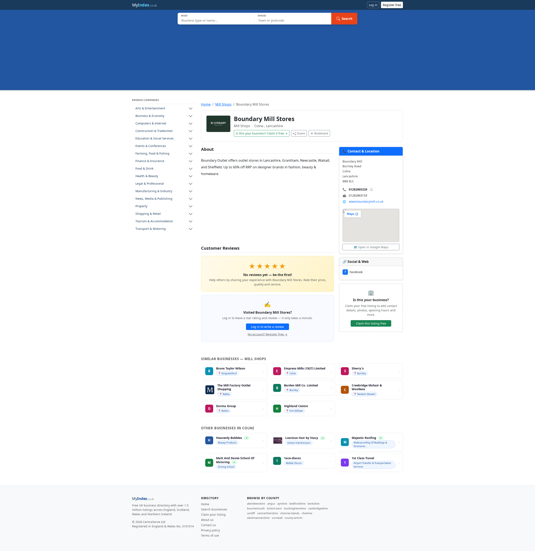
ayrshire (282, 503)
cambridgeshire (318, 508)
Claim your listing (213, 514)
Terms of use (210, 535)
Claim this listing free (371, 323)
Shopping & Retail (148, 214)
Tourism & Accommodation (154, 221)
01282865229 (358, 189)
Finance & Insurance (149, 161)
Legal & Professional (149, 183)
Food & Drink (144, 168)
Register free (392, 5)
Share (301, 133)
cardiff (251, 513)
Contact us (208, 525)
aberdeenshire (256, 503)
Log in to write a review (267, 327)
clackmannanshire (258, 518)
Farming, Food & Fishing (152, 153)
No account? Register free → (267, 334)
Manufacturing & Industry (153, 191)
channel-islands (289, 513)
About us (207, 520)
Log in (373, 5)
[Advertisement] (267, 56)
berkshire (314, 503)
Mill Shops (223, 104)
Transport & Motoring (150, 229)
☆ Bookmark (319, 133)
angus (271, 503)
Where (262, 15)
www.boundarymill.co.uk (366, 201)
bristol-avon (274, 508)
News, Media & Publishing (153, 199)
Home (206, 104)
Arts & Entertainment (150, 108)
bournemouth (256, 508)
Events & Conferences (150, 146)
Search (347, 19)
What (184, 15)
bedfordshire (297, 503)
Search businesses (214, 509)
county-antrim (293, 518)
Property (141, 206)
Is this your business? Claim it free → (262, 133)
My (144, 5)
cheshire (307, 513)
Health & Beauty (146, 176)
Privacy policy (210, 530)
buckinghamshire (295, 508)
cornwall (277, 518)
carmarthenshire (267, 513)
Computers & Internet (150, 123)
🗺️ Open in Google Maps (371, 247)
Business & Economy (149, 116)
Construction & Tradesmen (154, 131)
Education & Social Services (154, 138)
